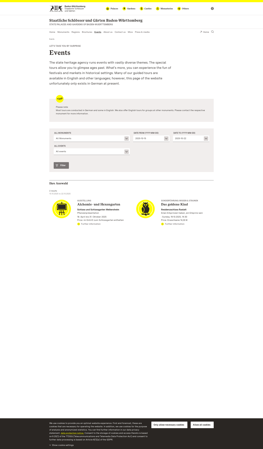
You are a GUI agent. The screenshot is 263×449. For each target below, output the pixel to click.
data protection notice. (72, 433)
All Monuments (62, 133)
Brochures (87, 32)
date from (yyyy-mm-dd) (146, 133)
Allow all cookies (201, 425)
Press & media (142, 32)
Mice (130, 32)
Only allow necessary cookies (169, 425)
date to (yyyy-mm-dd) (184, 133)
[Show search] (212, 31)
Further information (91, 224)
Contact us (120, 32)
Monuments (63, 32)
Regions (76, 32)
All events (60, 146)
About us (107, 32)
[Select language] (212, 8)
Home (52, 32)
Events (97, 32)
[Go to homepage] (67, 8)
